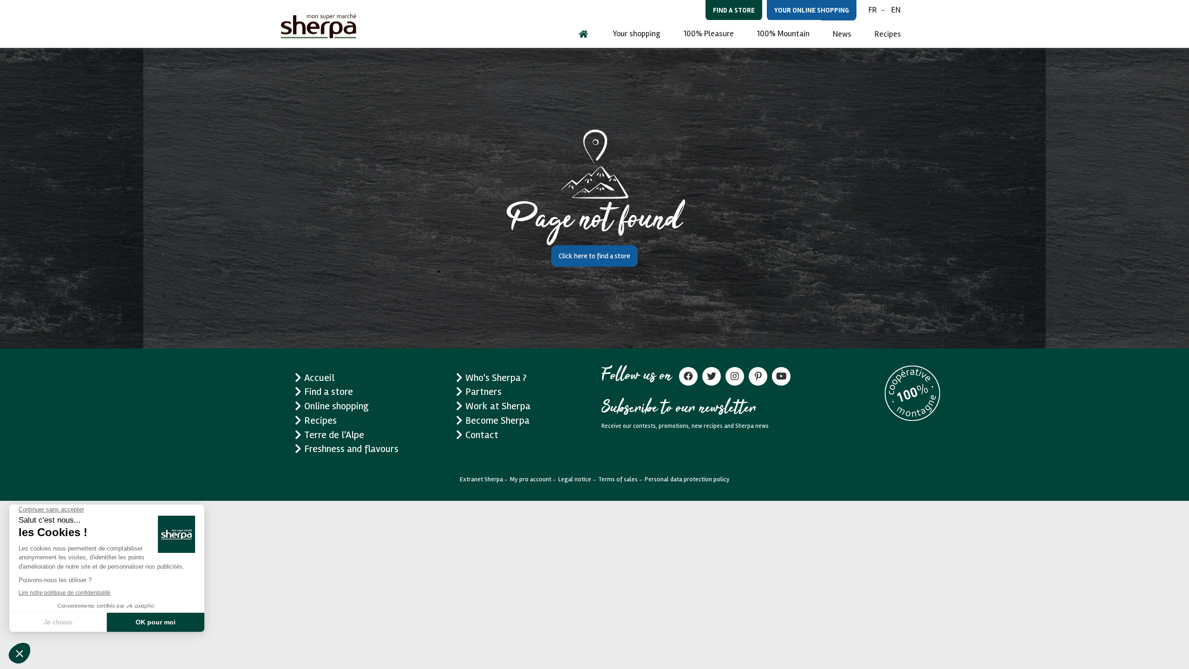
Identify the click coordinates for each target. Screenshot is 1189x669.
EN (896, 10)
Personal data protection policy (687, 479)
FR (873, 10)
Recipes (888, 34)
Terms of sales (618, 479)
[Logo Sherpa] (318, 25)
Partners (483, 392)
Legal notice (574, 479)
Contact (481, 435)
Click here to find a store (594, 256)
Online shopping (336, 406)
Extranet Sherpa (481, 479)
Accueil (319, 378)
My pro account (530, 479)
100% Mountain (783, 33)
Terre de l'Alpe (334, 435)
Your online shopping (811, 10)
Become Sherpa (497, 420)
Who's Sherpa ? (496, 378)
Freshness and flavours (351, 449)
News (842, 34)
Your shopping (636, 33)
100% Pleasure (709, 33)
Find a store (734, 10)
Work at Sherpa (497, 406)
